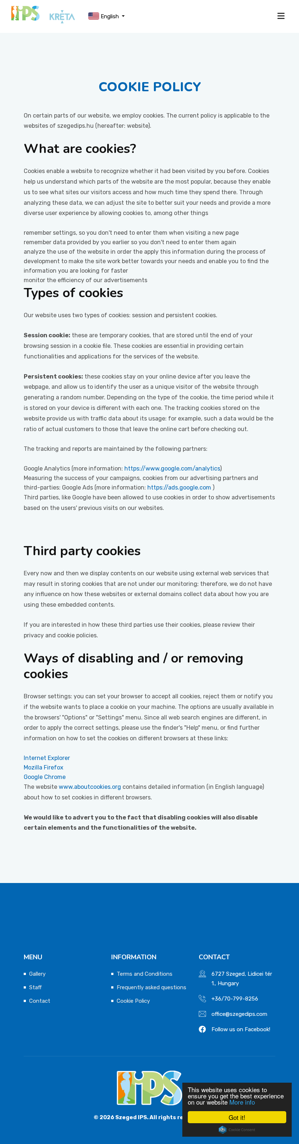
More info (242, 1101)
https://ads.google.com (179, 487)
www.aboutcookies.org (90, 786)
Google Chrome (45, 776)
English (109, 16)
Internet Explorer (47, 758)
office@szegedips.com (239, 1014)
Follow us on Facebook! (240, 1029)
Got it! (237, 1117)
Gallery (37, 974)
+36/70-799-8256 (234, 998)
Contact (39, 1001)
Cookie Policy (133, 1001)
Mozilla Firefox (43, 767)
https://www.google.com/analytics (172, 468)
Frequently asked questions (151, 987)
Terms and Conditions (144, 974)
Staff (35, 987)
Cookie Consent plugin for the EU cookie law (237, 1130)
